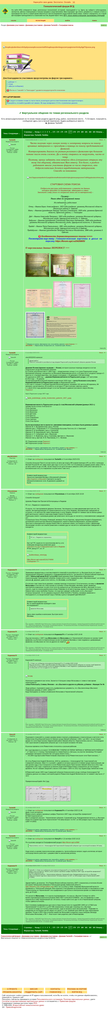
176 (65, 132)
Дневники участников (15, 25)
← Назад (36, 132)
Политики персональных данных (76, 999)
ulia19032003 (12, 456)
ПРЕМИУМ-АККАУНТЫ (12, 992)
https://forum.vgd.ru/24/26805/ (70, 241)
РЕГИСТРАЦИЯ (40, 20)
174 (58, 132)
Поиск (94, 20)
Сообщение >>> (33, 561)
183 (94, 132)
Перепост (29, 390)
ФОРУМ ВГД (77, 992)
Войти (67, 20)
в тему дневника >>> (71, 344)
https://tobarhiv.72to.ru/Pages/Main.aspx (40, 887)
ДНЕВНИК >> (30, 345)
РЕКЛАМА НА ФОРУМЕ (77, 989)
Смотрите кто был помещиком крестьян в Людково (46, 547)
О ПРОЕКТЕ (12, 989)
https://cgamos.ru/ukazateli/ (36, 479)
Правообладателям (13, 1007)
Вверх (101, 139)
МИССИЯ (33, 989)
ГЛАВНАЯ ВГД (55, 992)
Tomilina (45, 135)
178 (74, 132)
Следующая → (14, 133)
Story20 (12, 734)
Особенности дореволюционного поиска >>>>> (66, 236)
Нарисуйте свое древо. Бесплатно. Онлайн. (52, 2)
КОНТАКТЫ (55, 989)
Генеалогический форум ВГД (59, 6)
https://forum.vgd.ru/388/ (70, 842)
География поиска (66, 25)
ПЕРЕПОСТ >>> (60, 248)
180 (82, 132)
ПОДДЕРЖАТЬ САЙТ (33, 992)
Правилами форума (67, 1001)
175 (61, 132)
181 (86, 132)
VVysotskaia (12, 491)
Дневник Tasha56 (50, 25)
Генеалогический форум (10, 936)
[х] (74, 2)
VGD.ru (13, 20)
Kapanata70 (12, 570)
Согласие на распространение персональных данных (23, 1001)
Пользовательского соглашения (49, 999)
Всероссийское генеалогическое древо (28, 1005)
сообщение (39, 459)
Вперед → (100, 132)
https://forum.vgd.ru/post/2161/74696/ (40, 560)
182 (90, 132)
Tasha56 (38, 135)
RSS (35, 1003)
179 (78, 132)
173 (54, 132)
